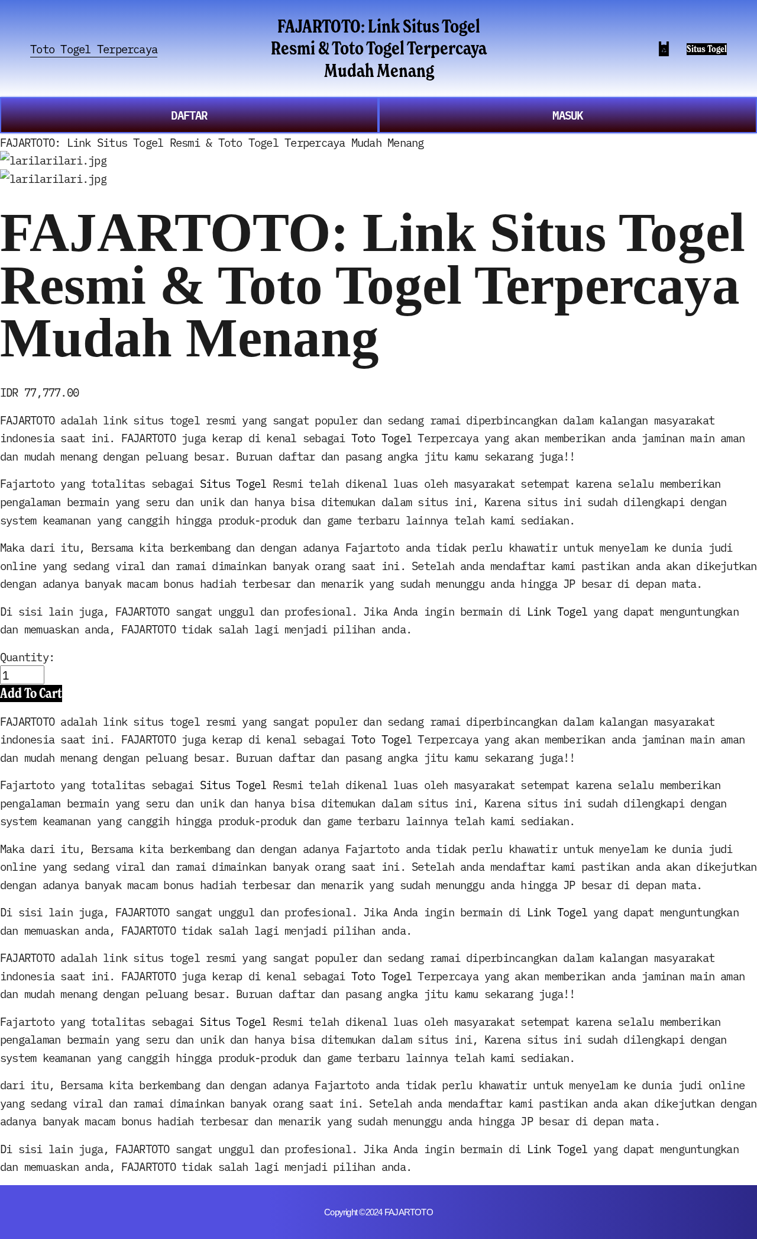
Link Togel (557, 611)
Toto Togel (381, 437)
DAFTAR (189, 115)
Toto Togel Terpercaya (93, 48)
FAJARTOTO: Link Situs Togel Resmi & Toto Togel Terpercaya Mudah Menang (379, 48)
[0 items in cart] (663, 48)
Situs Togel (707, 48)
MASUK (567, 115)
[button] (31, 693)
